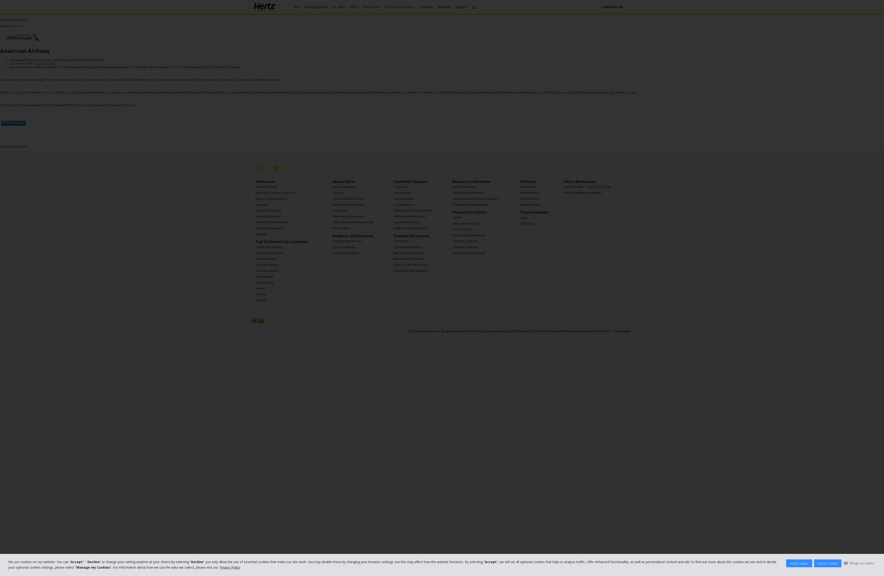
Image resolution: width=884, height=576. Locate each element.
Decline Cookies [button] (827, 563)
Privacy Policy (230, 567)
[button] (859, 563)
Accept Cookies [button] (799, 563)
